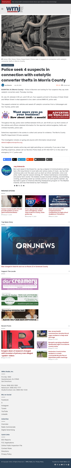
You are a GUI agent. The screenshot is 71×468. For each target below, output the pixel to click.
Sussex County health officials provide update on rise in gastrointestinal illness (11, 210)
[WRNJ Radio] (15, 8)
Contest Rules (6, 448)
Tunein (3, 408)
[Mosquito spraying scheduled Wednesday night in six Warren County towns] (42, 344)
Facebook (5, 400)
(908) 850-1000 (12, 385)
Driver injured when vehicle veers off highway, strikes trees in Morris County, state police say (34, 211)
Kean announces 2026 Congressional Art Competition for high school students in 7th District (58, 211)
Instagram (5, 406)
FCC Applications (7, 443)
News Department (23, 59)
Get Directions (6, 381)
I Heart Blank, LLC (64, 461)
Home (5, 59)
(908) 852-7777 (15, 388)
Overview (4, 424)
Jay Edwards (8, 85)
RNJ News (12, 59)
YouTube (4, 411)
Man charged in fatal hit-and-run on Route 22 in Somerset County (24, 266)
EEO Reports (6, 440)
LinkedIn (4, 414)
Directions (5, 451)
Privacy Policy (6, 454)
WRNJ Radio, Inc (30, 461)
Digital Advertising (8, 430)
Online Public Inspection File (11, 445)
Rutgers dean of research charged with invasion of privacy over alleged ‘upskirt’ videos (17, 353)
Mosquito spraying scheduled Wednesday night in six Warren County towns (58, 344)
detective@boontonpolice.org (11, 142)
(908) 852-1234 (21, 390)
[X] (19, 186)
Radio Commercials (8, 427)
